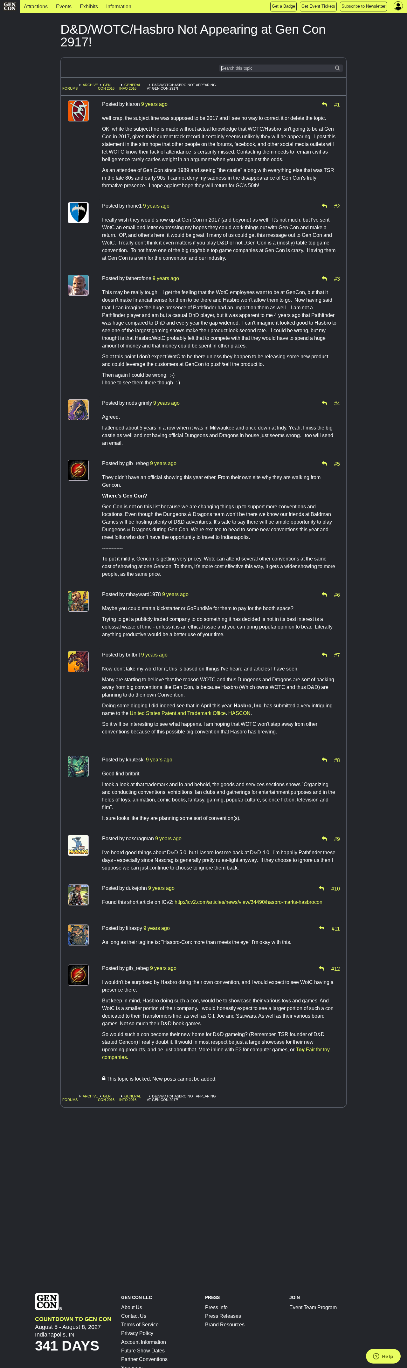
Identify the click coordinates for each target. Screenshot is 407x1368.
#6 (337, 594)
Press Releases (223, 1316)
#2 (337, 206)
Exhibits (89, 6)
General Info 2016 (130, 86)
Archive (90, 85)
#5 (337, 463)
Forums (70, 88)
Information (118, 6)
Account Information (143, 1342)
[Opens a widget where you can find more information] (383, 1357)
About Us (131, 1307)
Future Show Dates (143, 1350)
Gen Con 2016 (106, 86)
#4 (337, 403)
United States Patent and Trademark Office (178, 713)
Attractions (36, 6)
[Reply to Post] (324, 104)
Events (64, 6)
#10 (335, 888)
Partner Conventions (144, 1359)
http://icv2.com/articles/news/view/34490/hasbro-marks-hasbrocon (248, 902)
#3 (337, 278)
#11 (336, 928)
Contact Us (133, 1316)
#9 (337, 838)
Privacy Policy (137, 1333)
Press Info (216, 1307)
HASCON (239, 713)
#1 (337, 104)
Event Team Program (313, 1307)
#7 (337, 654)
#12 (335, 968)
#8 (337, 759)
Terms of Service (140, 1324)
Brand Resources (225, 1324)
